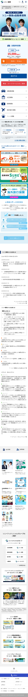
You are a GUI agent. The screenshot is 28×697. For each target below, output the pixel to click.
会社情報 (8, 449)
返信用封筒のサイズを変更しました (16, 226)
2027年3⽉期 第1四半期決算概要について (13, 279)
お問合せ (3, 684)
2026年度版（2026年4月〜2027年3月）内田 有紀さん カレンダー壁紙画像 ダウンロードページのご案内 (13, 423)
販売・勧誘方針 (4, 688)
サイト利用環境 (11, 690)
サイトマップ (18, 684)
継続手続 (14, 76)
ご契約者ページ (18, 681)
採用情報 (22, 449)
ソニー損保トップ (5, 678)
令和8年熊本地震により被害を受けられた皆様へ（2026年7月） (13, 7)
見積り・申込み (16, 61)
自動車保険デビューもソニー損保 (14, 39)
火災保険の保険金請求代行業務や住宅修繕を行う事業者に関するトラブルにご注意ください (14, 329)
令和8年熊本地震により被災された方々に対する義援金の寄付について (14, 286)
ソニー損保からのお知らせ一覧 (19, 368)
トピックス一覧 (23, 303)
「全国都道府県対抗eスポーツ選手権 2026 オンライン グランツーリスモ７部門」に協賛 (14, 272)
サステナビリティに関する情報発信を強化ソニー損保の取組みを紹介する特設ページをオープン (14, 295)
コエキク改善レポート (15, 238)
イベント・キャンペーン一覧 (19, 436)
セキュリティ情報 (21, 688)
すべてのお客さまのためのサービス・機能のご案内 (12, 146)
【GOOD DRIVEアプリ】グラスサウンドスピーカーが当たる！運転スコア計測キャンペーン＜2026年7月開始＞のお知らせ (13, 415)
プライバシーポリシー (12, 688)
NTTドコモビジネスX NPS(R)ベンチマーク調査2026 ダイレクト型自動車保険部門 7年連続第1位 (14, 264)
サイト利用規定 (4, 690)
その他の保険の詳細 (20, 140)
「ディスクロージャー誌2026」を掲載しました (13, 358)
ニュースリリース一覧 (21, 301)
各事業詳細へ (22, 565)
